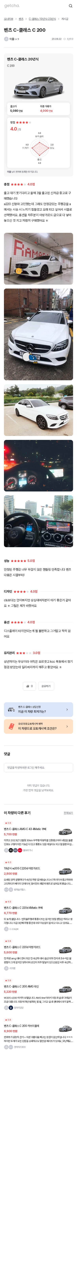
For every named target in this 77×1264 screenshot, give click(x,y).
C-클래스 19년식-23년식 (42, 18)
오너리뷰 (8, 18)
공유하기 (46, 686)
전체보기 (68, 812)
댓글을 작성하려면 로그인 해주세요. (26, 767)
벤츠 (21, 18)
